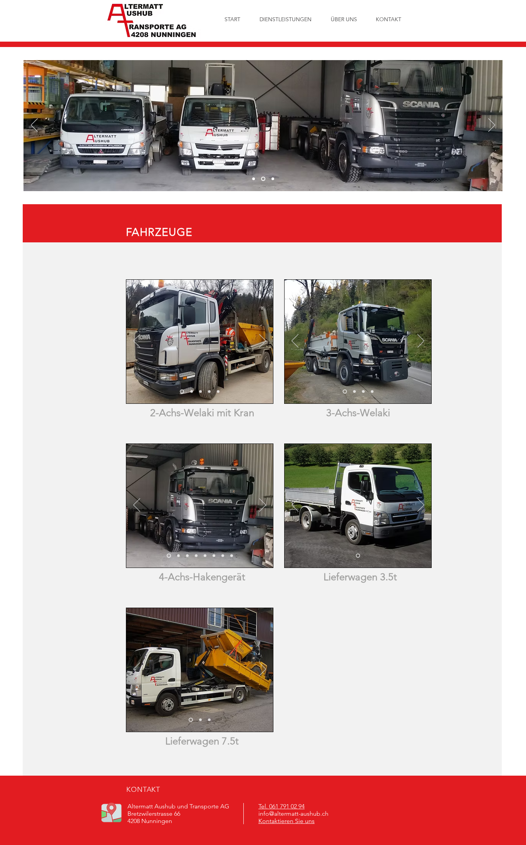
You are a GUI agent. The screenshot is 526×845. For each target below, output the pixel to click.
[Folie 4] (209, 391)
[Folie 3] (272, 179)
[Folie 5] (218, 391)
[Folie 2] (263, 179)
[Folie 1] (253, 179)
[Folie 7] (231, 555)
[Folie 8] (169, 556)
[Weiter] (491, 125)
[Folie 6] (222, 555)
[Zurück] (34, 125)
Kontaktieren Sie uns (286, 821)
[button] (343, 19)
